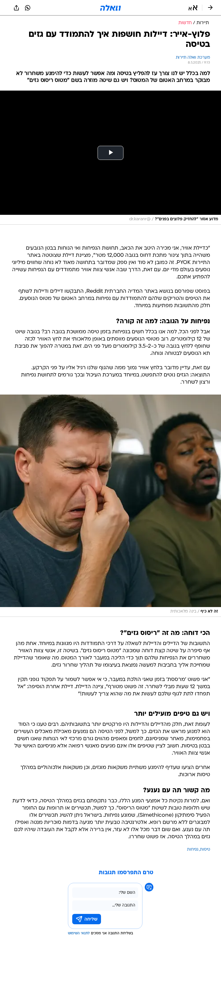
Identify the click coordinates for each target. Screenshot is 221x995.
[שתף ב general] (16, 8)
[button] (192, 7)
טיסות (205, 850)
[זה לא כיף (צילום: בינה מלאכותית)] (110, 506)
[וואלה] (110, 8)
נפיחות (192, 850)
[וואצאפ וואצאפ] (28, 8)
